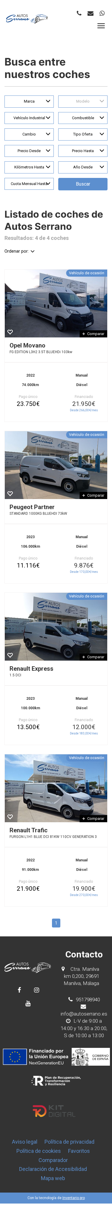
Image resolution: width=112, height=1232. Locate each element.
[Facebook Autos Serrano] (19, 990)
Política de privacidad (69, 1142)
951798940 (87, 1000)
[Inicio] (27, 18)
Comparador (53, 1160)
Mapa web (53, 1178)
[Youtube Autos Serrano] (28, 1003)
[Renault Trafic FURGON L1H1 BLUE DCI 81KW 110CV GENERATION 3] (56, 788)
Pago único (28, 397)
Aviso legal (24, 1142)
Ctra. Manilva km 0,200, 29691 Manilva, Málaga (81, 976)
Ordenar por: (16, 251)
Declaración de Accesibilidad (53, 1169)
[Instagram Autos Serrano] (36, 990)
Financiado (84, 397)
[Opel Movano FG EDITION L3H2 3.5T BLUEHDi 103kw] (56, 303)
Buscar (83, 184)
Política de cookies (38, 1151)
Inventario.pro (73, 1198)
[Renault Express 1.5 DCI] (56, 627)
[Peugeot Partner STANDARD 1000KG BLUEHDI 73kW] (56, 465)
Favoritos (79, 1151)
